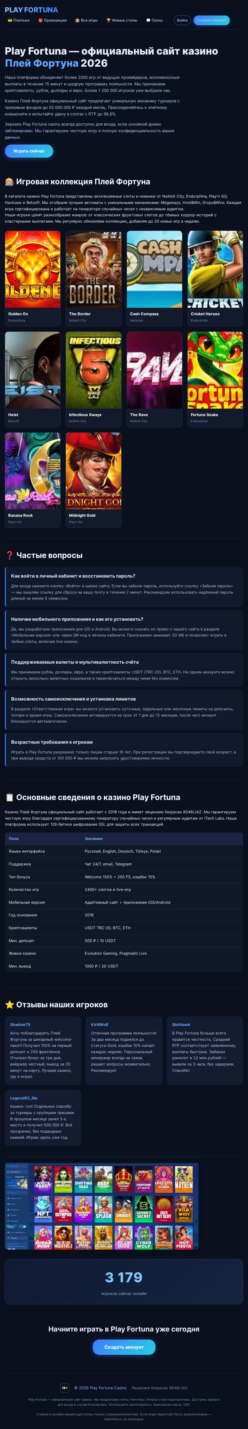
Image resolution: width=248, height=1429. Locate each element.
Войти (182, 20)
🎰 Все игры (86, 20)
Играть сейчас (29, 150)
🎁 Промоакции (52, 20)
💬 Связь (154, 20)
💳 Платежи (19, 20)
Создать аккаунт (211, 20)
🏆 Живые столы (121, 20)
